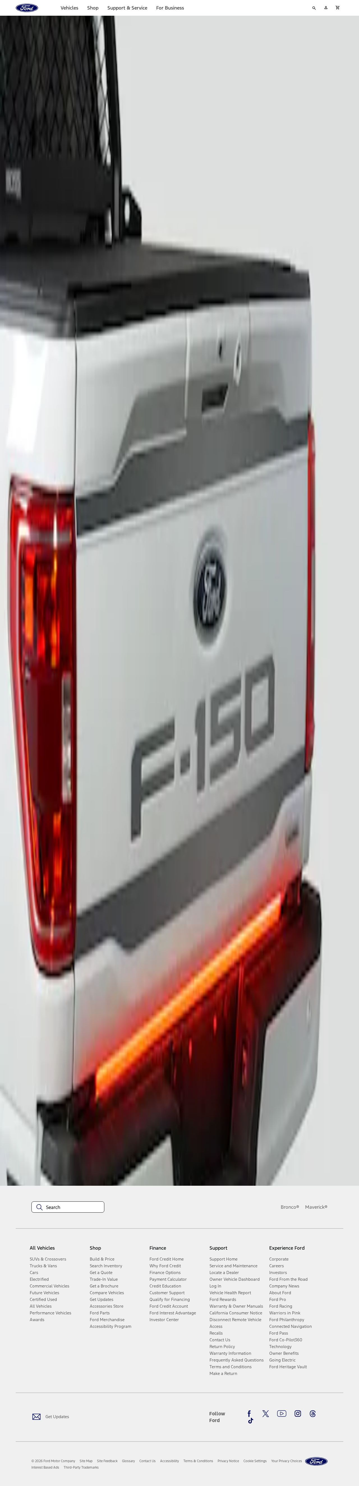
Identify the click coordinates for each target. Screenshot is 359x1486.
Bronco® (290, 1207)
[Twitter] (265, 1413)
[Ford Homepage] (316, 1461)
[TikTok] (250, 1420)
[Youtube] (281, 1413)
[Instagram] (297, 1413)
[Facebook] (250, 1413)
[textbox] (68, 1207)
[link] (86, 1461)
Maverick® (316, 1207)
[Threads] (312, 1413)
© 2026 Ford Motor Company (53, 1461)
